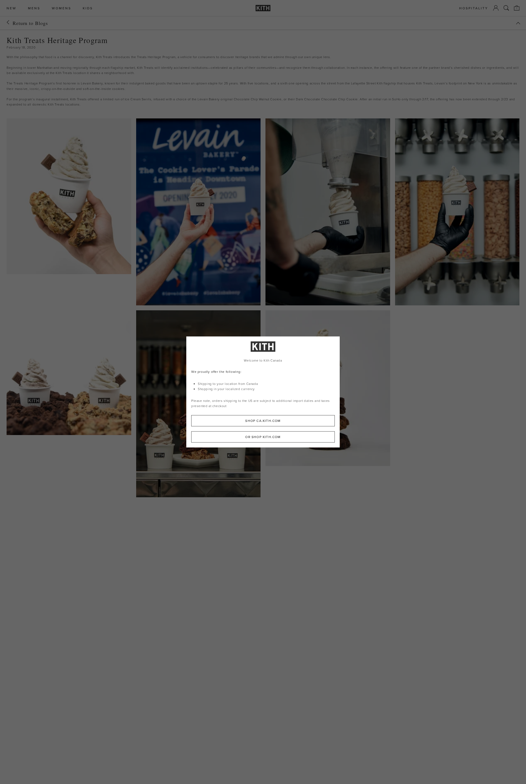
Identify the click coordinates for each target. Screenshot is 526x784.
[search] (506, 8)
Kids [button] (88, 8)
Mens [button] (34, 8)
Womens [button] (61, 8)
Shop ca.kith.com (263, 421)
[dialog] (263, 391)
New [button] (11, 8)
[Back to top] (518, 23)
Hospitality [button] (473, 8)
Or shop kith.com (263, 437)
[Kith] (263, 8)
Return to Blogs (30, 23)
